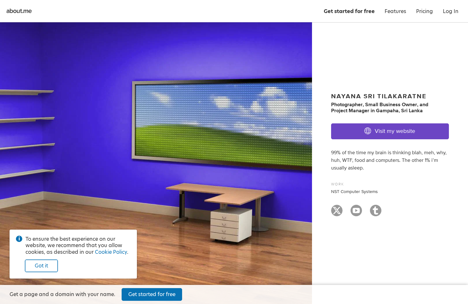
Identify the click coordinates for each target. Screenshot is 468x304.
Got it (41, 265)
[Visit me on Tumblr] (375, 213)
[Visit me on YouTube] (356, 213)
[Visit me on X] (337, 213)
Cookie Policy (111, 252)
